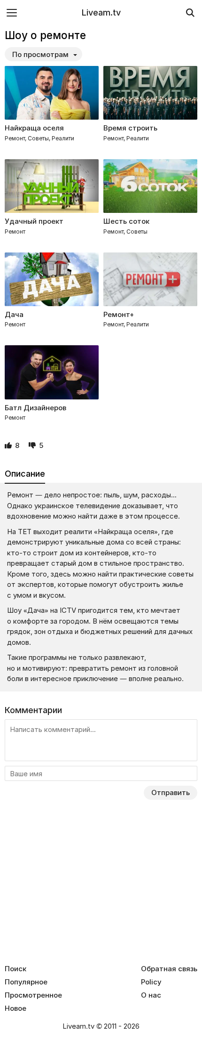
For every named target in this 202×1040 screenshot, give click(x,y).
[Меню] (11, 12)
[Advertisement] (101, 889)
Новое (15, 1008)
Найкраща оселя (34, 127)
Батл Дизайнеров (35, 407)
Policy (151, 982)
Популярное (26, 982)
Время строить (130, 127)
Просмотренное (33, 995)
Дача (14, 314)
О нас (151, 995)
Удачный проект (34, 221)
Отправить (170, 792)
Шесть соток (126, 221)
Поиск (15, 969)
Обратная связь (169, 969)
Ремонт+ (118, 314)
